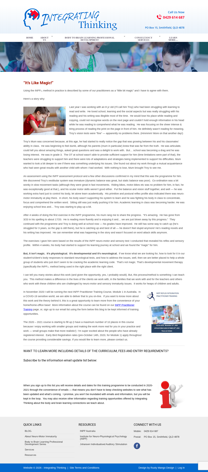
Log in (181, 467)
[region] (104, 53)
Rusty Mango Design (162, 467)
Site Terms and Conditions (84, 467)
